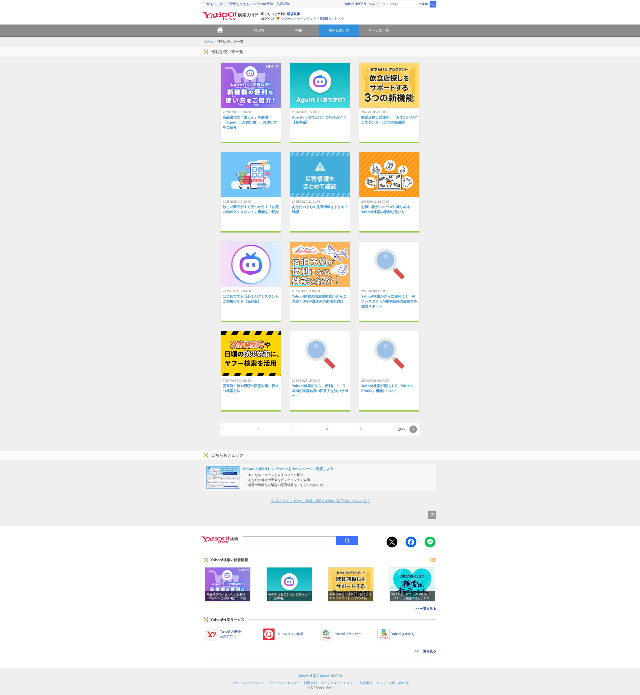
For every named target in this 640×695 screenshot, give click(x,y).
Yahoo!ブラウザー (348, 634)
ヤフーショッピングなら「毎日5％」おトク (312, 18)
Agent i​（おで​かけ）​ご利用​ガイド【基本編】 (289, 584)
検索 (433, 4)
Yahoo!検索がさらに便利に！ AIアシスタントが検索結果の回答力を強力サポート (389, 301)
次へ (400, 429)
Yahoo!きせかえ (402, 634)
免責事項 (366, 683)
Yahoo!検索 (307, 676)
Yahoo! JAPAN (355, 4)
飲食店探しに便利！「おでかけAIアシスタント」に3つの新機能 (350, 584)
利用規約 (310, 683)
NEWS (259, 30)
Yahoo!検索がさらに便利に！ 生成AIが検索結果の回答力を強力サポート (320, 391)
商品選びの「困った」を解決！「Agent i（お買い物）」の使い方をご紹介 (250, 122)
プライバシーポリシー (248, 683)
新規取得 (293, 14)
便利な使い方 (338, 30)
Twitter (392, 542)
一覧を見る (428, 608)
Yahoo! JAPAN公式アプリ (231, 634)
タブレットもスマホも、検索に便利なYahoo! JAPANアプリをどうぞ (320, 501)
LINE (430, 542)
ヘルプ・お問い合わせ (392, 683)
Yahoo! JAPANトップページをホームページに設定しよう (288, 469)
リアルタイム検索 (291, 634)
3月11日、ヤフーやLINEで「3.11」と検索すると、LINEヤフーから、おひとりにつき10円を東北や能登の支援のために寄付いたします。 (412, 584)
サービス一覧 (378, 30)
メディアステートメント (338, 683)
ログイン (267, 18)
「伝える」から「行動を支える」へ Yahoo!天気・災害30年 (247, 4)
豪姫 (425, 4)
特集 (298, 30)
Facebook (411, 542)
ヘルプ (373, 4)
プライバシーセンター (284, 683)
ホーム (220, 30)
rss (432, 560)
